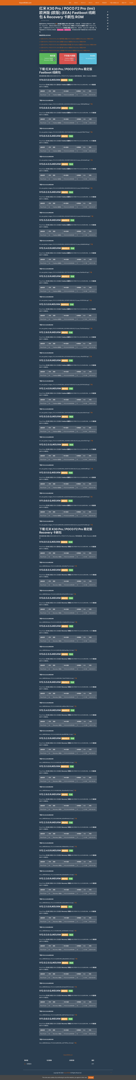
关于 (93, 1064)
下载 (91, 104)
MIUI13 (90, 2)
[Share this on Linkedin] (107, 17)
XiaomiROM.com (25, 3)
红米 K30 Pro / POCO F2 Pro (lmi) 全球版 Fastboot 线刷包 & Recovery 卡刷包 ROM (63, 41)
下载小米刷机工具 (114, 2)
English (131, 2)
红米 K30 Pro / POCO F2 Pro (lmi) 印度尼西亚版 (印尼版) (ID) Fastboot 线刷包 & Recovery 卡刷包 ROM (68, 44)
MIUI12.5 (83, 2)
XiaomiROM (67, 1073)
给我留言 (29, 1064)
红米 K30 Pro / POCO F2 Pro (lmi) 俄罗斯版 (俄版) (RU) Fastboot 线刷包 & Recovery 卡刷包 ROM (67, 39)
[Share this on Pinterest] (107, 20)
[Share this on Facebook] (107, 12)
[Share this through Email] (107, 29)
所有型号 (104, 2)
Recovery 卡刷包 (49, 60)
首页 (70, 2)
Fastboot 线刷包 (49, 58)
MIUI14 (97, 2)
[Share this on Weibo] (107, 26)
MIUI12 (76, 2)
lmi (56, 23)
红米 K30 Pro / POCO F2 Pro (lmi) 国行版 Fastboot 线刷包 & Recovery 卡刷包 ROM (63, 47)
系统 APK (124, 2)
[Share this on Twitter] (107, 14)
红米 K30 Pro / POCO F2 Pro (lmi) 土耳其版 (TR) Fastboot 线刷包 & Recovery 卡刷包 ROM (65, 50)
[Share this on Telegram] (107, 23)
